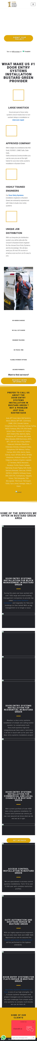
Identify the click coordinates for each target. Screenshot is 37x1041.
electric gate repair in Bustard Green (18, 940)
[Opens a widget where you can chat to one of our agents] (23, 1029)
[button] (18, 38)
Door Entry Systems (16, 195)
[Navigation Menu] (33, 4)
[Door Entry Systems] (12, 4)
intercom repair (18, 120)
